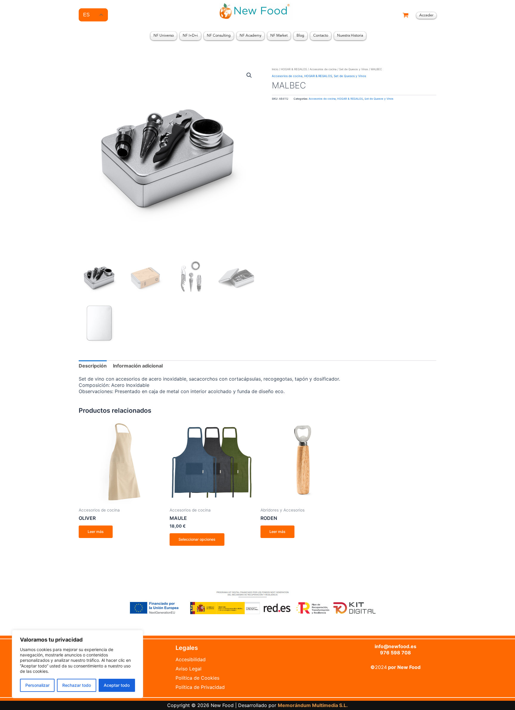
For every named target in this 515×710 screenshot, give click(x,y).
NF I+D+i (190, 35)
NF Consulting (219, 35)
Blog (300, 35)
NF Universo (163, 35)
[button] (249, 75)
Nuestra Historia (350, 35)
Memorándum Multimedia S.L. (313, 705)
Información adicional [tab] (138, 366)
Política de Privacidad (200, 687)
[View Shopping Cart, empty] (405, 15)
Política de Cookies (197, 678)
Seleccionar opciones (197, 539)
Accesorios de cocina (323, 69)
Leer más (96, 531)
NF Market (279, 35)
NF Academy (250, 35)
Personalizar (37, 685)
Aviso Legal (188, 669)
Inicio (275, 69)
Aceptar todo (117, 685)
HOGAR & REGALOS (294, 69)
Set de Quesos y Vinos (353, 69)
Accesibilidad (191, 659)
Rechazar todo (76, 685)
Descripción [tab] (93, 366)
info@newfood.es (395, 646)
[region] (77, 664)
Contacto (320, 35)
